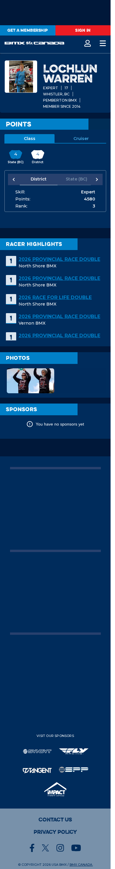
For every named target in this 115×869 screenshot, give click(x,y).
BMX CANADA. (81, 865)
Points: (22, 199)
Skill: (20, 192)
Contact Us (55, 819)
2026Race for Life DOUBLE (55, 297)
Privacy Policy (55, 832)
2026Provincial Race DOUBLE (59, 259)
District (38, 179)
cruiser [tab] (81, 138)
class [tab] (29, 138)
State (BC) (73, 179)
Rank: (21, 206)
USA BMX (59, 865)
